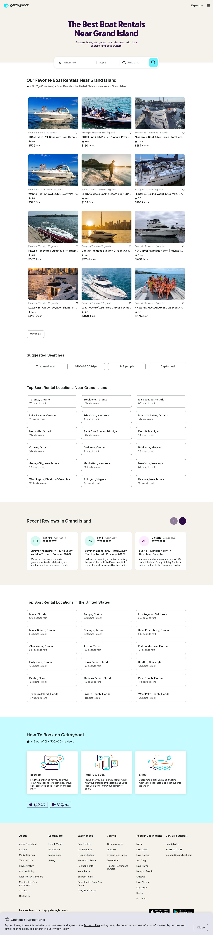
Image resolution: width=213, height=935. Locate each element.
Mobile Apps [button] (54, 855)
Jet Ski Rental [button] (85, 849)
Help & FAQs (172, 844)
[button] (64, 86)
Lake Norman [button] (143, 882)
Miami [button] (139, 844)
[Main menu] (208, 5)
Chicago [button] (140, 876)
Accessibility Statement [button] (31, 876)
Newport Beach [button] (144, 871)
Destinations (113, 860)
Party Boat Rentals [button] (87, 890)
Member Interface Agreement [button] (28, 883)
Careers (23, 849)
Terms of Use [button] (92, 925)
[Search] (153, 62)
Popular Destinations (149, 835)
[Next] (182, 521)
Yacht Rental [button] (84, 871)
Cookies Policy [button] (27, 871)
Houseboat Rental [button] (87, 860)
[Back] (174, 521)
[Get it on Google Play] (60, 805)
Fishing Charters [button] (86, 855)
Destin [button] (139, 893)
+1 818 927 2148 (174, 849)
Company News (115, 844)
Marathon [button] (141, 898)
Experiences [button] (85, 835)
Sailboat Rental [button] (85, 876)
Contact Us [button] (24, 896)
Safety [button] (51, 860)
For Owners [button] (54, 849)
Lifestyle (111, 849)
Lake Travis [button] (142, 866)
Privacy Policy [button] (60, 928)
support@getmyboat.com (179, 855)
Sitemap (23, 890)
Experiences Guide (117, 855)
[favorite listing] (77, 133)
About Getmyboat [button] (28, 844)
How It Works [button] (55, 844)
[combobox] (73, 62)
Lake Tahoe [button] (142, 855)
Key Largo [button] (141, 887)
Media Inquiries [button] (27, 855)
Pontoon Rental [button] (86, 866)
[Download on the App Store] (37, 805)
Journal (111, 835)
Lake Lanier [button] (142, 849)
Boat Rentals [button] (84, 844)
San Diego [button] (141, 860)
